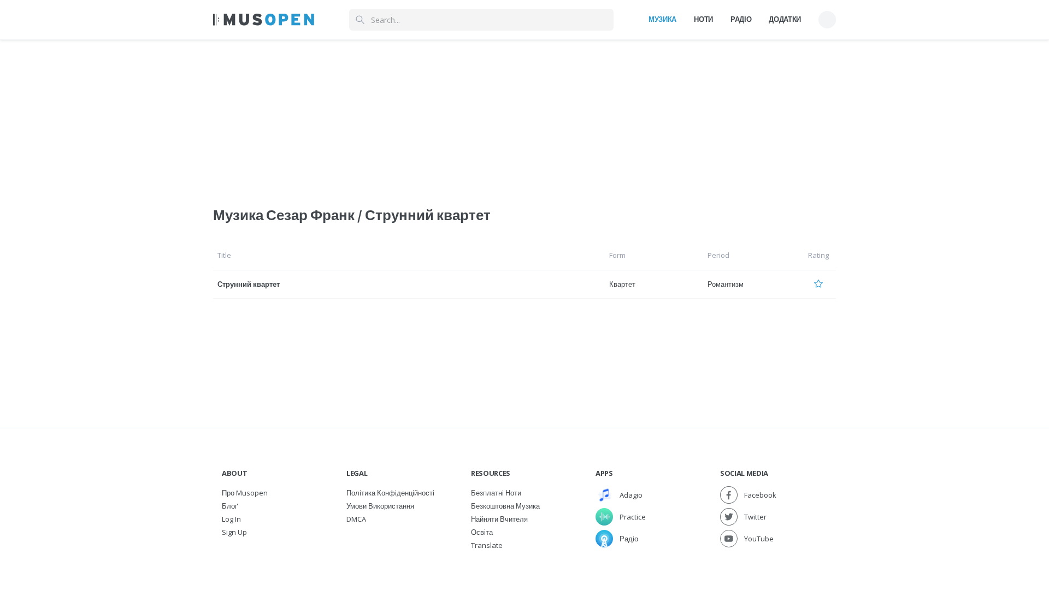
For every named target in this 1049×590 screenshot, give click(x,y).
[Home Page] (263, 20)
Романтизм (726, 284)
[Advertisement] (524, 116)
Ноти (703, 19)
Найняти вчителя (499, 519)
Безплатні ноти (496, 493)
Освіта (482, 532)
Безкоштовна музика (505, 506)
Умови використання (380, 506)
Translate (487, 545)
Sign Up (234, 532)
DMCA (356, 519)
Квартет (622, 284)
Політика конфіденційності (390, 493)
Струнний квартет (248, 284)
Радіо (740, 19)
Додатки (785, 19)
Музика (662, 19)
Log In (231, 519)
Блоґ (230, 506)
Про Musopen (245, 493)
